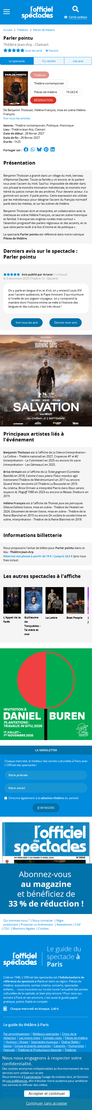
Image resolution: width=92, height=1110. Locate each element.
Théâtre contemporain (30, 125)
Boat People (74, 618)
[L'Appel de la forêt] (12, 600)
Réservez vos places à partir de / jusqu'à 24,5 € (38, 556)
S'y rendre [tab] (49, 61)
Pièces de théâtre (15, 238)
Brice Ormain (12, 472)
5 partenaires (32, 1077)
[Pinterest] (46, 150)
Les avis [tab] (78, 61)
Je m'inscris (46, 808)
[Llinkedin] (52, 150)
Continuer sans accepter (46, 1103)
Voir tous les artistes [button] (16, 118)
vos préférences (16, 1081)
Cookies (43, 928)
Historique (67, 125)
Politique (52, 125)
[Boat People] (75, 600)
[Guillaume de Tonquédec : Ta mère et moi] (33, 600)
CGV (78, 924)
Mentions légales (24, 928)
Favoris (53, 51)
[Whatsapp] (33, 150)
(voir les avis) (33, 51)
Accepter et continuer (47, 1093)
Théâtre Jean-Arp (22, 129)
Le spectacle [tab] (17, 61)
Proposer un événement (37, 924)
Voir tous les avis (27, 322)
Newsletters (64, 924)
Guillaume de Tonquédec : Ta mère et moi (32, 626)
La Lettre (51, 618)
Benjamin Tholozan (16, 452)
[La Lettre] (54, 600)
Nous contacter (42, 920)
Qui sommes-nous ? (16, 920)
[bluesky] (39, 150)
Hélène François (14, 503)
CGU (6, 928)
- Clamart (25, 44)
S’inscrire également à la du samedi (43, 798)
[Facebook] (26, 150)
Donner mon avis (65, 322)
